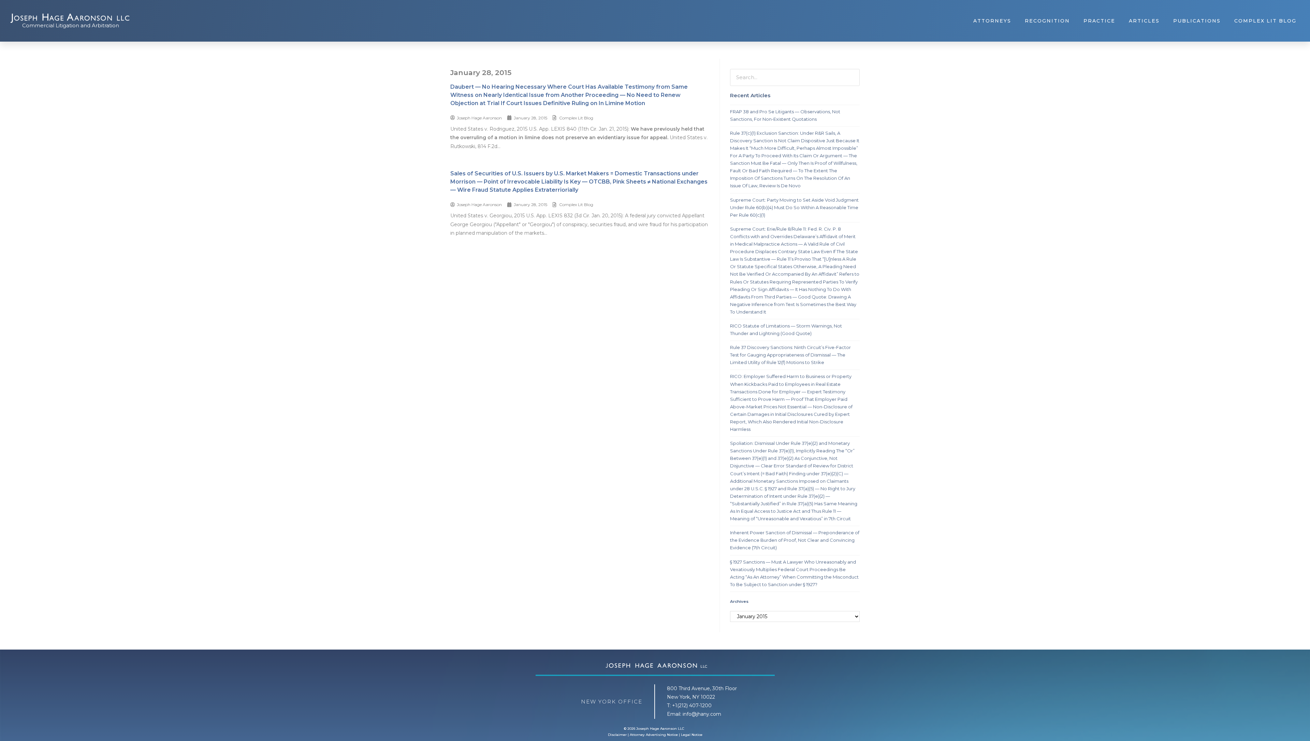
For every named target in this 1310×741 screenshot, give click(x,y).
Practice (1099, 21)
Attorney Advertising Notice (654, 734)
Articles (1144, 21)
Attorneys (992, 21)
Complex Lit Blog (1265, 21)
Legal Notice (691, 734)
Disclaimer (617, 734)
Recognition (1047, 21)
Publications (1197, 21)
